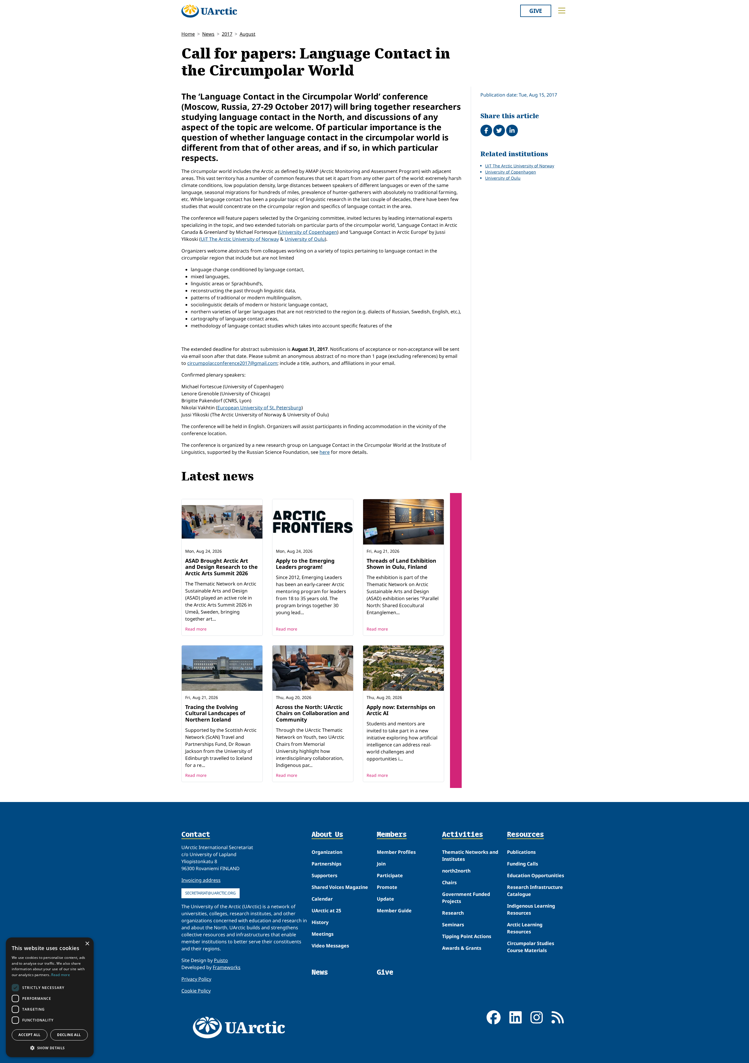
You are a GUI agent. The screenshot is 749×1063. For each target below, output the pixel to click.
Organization (327, 852)
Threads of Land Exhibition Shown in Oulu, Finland (401, 564)
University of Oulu (305, 239)
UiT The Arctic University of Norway (240, 239)
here (324, 452)
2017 (227, 34)
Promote (387, 887)
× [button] (87, 944)
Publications (521, 852)
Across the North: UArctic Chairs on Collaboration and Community (312, 713)
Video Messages (330, 945)
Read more (196, 629)
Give (535, 11)
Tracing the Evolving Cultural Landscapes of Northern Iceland (215, 713)
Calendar (322, 899)
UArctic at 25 (326, 910)
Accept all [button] (29, 1034)
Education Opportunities (535, 875)
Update (385, 899)
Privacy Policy (196, 979)
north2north (456, 871)
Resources (525, 834)
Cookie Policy (196, 991)
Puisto (221, 960)
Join (381, 864)
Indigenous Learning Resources (531, 909)
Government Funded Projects (466, 897)
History (320, 922)
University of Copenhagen (308, 232)
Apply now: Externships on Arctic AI (401, 710)
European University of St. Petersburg (259, 407)
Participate (390, 875)
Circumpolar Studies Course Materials (530, 947)
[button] (50, 1047)
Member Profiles (396, 852)
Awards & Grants (461, 948)
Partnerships (326, 864)
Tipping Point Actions (466, 936)
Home (188, 34)
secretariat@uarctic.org (210, 893)
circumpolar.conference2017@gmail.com (232, 363)
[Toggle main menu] (562, 10)
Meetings (323, 934)
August (247, 34)
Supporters (324, 875)
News (208, 34)
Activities (462, 834)
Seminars (453, 924)
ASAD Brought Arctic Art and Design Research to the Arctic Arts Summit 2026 (221, 567)
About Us (327, 834)
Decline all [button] (69, 1034)
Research (453, 913)
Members (392, 834)
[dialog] (50, 997)
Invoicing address (201, 880)
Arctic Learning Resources (524, 928)
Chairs (449, 882)
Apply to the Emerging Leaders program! (305, 564)
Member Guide (394, 910)
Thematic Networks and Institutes (470, 855)
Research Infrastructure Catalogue (535, 890)
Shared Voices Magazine (340, 887)
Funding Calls (522, 864)
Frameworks (226, 967)
